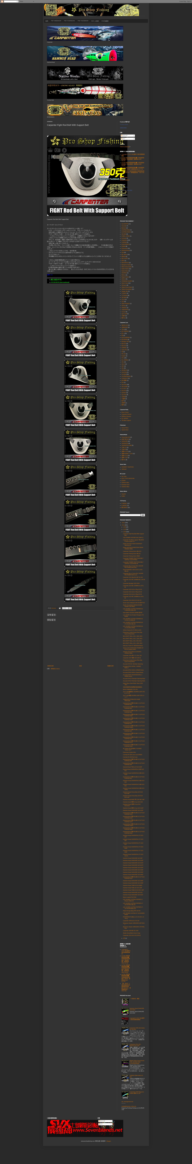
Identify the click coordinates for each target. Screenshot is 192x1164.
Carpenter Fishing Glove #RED (131, 556)
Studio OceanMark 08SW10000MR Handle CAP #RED (132, 605)
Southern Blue (125, 486)
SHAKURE (124, 441)
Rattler (123, 496)
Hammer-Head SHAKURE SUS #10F (133, 863)
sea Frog (124, 394)
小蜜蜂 (123, 398)
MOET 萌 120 (125, 439)
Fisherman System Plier (129, 752)
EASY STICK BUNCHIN (128, 478)
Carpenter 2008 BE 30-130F (130, 930)
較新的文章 (51, 666)
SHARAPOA (125, 443)
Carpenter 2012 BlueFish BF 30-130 (133, 577)
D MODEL (124, 503)
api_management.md (127, 1101)
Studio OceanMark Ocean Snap (131, 933)
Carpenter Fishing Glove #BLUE (131, 553)
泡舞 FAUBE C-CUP (127, 453)
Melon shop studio (127, 266)
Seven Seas (125, 283)
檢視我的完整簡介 (125, 180)
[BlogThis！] (65, 608)
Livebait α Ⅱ (125, 378)
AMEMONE (125, 327)
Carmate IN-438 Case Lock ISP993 (132, 754)
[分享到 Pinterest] (71, 608)
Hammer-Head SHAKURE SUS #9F (132, 858)
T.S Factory (125, 295)
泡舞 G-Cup (125, 455)
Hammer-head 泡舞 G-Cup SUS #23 (133, 802)
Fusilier (124, 356)
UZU (123, 301)
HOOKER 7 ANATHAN (128, 467)
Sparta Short (125, 430)
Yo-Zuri (123, 311)
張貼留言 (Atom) (55, 668)
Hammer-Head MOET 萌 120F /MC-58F (133, 799)
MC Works (124, 254)
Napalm (124, 494)
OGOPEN (124, 273)
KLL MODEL (125, 360)
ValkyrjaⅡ (124, 469)
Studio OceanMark (127, 289)
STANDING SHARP (127, 281)
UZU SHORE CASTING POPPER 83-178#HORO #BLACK (133, 609)
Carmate (124, 238)
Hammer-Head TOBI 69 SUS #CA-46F (133, 890)
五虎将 (123, 396)
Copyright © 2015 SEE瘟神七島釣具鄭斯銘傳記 (126, 952)
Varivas (124, 305)
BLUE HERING (126, 337)
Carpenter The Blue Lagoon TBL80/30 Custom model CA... (133, 540)
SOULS (124, 279)
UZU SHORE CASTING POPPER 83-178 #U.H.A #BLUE (133, 619)
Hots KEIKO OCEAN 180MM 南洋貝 (132, 612)
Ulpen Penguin (126, 303)
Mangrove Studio (126, 264)
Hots (123, 252)
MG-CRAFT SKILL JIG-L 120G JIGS (132, 638)
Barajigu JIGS (125, 341)
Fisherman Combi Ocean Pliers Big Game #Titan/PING (132, 660)
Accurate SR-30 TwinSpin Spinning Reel (134, 681)
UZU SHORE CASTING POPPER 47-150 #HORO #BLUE (133, 904)
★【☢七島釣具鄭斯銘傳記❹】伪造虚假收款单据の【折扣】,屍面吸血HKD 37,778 (133, 168)
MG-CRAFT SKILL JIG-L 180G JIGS (132, 636)
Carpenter (124, 240)
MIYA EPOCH (125, 262)
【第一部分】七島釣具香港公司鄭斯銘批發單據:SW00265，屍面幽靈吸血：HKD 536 (133, 171)
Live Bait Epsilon (126, 376)
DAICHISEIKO (125, 244)
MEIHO (123, 256)
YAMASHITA (125, 309)
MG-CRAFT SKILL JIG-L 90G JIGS (132, 641)
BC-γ (123, 333)
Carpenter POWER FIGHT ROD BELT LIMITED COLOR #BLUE (133, 562)
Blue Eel (124, 343)
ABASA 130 (125, 325)
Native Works (125, 269)
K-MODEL (124, 505)
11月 (124, 529)
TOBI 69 (124, 449)
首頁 (46, 21)
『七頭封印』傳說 (134, 998)
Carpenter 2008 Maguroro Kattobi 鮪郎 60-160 (137, 1092)
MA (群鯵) (124, 380)
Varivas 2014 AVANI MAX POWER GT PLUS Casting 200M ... (133, 648)
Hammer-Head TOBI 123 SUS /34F (132, 887)
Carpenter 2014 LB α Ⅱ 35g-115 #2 (132, 592)
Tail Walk (124, 297)
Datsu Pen (124, 349)
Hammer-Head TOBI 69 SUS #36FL (132, 885)
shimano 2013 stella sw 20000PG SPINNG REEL (132, 652)
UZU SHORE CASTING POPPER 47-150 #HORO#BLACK (133, 907)
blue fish (124, 390)
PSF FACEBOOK (83, 21)
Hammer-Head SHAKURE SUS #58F (133, 883)
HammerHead (125, 250)
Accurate (124, 226)
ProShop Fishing (124, 124)
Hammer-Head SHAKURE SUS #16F (133, 810)
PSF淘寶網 (105, 21)
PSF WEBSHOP (56, 21)
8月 (124, 938)
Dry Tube (124, 476)
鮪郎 (123, 405)
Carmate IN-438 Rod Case (130, 757)
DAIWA (123, 246)
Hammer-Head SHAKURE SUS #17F (133, 865)
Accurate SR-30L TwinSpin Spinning (133, 664)
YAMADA (124, 307)
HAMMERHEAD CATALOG (129, 1106)
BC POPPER (125, 331)
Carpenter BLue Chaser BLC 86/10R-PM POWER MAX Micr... (133, 566)
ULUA (123, 299)
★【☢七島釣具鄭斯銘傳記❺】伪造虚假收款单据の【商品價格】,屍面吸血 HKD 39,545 (133, 164)
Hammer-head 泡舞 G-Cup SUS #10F (133, 808)
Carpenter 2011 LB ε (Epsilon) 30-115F (135, 1045)
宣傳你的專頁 (123, 127)
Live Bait (124, 374)
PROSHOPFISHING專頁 (126, 190)
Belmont (124, 228)
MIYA (123, 260)
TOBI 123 (124, 447)
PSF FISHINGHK (69, 21)
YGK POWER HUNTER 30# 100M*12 (133, 537)
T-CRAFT (124, 293)
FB (122, 351)
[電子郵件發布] (59, 608)
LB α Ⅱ (123, 364)
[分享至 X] (67, 608)
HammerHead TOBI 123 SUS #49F (132, 767)
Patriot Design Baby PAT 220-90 (131, 911)
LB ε (123, 368)
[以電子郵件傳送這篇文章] (63, 608)
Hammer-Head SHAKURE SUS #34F (133, 872)
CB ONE (124, 234)
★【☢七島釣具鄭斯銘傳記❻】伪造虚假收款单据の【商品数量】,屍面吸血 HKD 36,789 (133, 159)
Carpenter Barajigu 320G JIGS (131, 583)
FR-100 (124, 354)
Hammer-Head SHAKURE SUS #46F (133, 874)
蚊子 (123, 401)
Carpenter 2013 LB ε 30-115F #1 (132, 935)
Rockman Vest (125, 484)
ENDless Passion (126, 416)
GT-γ (123, 358)
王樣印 (123, 316)
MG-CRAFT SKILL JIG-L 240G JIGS (132, 643)
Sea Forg (124, 384)
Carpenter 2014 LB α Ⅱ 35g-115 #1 (132, 594)
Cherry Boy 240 (126, 437)
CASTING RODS (126, 232)
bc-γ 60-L (124, 388)
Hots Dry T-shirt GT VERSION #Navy (133, 645)
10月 (124, 531)
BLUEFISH (124, 339)
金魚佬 (123, 403)
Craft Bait (124, 242)
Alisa (123, 329)
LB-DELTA (124, 370)
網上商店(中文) (56, 280)
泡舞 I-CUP (125, 457)
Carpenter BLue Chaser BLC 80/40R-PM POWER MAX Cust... (133, 574)
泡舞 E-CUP (125, 451)
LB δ (123, 366)
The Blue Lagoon (126, 420)
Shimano (124, 285)
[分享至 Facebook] (69, 608)
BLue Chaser (125, 412)
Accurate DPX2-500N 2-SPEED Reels (133, 670)
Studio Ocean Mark (127, 287)
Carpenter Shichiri (126, 414)
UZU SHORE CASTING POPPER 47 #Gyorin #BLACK (133, 900)
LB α (123, 362)
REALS (124, 275)
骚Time (123, 318)
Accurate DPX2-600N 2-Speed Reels (133, 672)
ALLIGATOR (125, 224)
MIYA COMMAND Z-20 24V (130, 689)
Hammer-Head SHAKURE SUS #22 (132, 892)
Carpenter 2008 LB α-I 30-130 (131, 920)
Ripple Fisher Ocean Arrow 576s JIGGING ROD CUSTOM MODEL (137, 1062)
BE (122, 335)
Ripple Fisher (125, 277)
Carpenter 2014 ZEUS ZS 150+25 (132, 600)
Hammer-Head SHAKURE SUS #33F (133, 867)
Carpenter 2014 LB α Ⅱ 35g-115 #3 (132, 589)
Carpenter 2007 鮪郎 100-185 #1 (132, 658)
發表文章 (124, 135)
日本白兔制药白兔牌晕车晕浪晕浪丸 (132, 687)
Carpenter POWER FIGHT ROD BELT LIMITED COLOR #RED (133, 559)
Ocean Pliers (125, 428)
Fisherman (124, 248)
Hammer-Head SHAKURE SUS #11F (133, 895)
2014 (123, 525)
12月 (124, 527)
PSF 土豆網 (95, 21)
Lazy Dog (124, 372)
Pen (123, 382)
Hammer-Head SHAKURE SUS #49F (133, 880)
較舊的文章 (111, 666)
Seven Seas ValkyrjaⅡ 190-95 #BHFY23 (134, 602)
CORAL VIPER (126, 236)
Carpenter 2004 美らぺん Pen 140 (132, 655)
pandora (124, 392)
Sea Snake (125, 386)
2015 (123, 522)
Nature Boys (125, 271)
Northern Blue (125, 482)
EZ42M (123, 480)
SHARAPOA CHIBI (127, 445)
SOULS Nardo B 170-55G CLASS (132, 630)
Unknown (124, 177)
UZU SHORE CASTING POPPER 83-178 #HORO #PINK (133, 627)
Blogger (109, 1141)
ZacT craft (124, 314)
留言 (123, 138)
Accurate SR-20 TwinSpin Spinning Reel (134, 678)
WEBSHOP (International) (60, 282)
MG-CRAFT (125, 258)
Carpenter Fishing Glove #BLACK (132, 551)
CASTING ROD (126, 230)
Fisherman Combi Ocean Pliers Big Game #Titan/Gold (132, 633)
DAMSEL (124, 347)
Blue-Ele (124, 345)
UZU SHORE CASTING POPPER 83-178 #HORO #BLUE (133, 623)
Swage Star (125, 291)
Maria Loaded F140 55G (129, 897)
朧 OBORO (124, 507)
